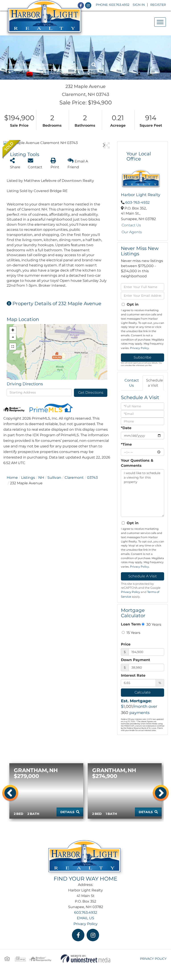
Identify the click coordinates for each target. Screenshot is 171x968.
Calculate (142, 692)
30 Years (153, 624)
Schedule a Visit (154, 383)
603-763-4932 (137, 202)
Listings (28, 477)
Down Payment (135, 660)
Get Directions (90, 392)
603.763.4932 (119, 5)
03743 (92, 477)
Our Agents (132, 232)
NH (41, 477)
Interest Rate (133, 675)
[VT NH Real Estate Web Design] (85, 958)
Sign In (139, 5)
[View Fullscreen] (12, 346)
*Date (126, 428)
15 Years (133, 632)
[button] (93, 64)
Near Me (89, 73)
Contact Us (131, 225)
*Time (126, 444)
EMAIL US (85, 918)
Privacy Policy (139, 348)
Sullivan (54, 477)
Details (67, 812)
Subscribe (142, 357)
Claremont (74, 477)
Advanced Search (63, 73)
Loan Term (131, 624)
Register (158, 5)
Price (125, 644)
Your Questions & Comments (137, 463)
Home (12, 477)
